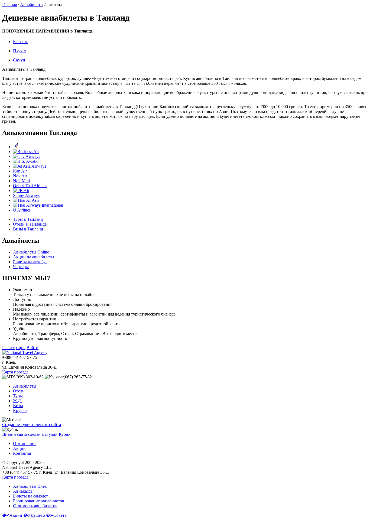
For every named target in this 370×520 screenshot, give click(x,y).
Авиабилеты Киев (30, 486)
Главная (9, 4)
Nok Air (20, 176)
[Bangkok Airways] (16, 146)
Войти (32, 347)
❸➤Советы (56, 515)
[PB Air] (21, 190)
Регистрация (13, 347)
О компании (24, 443)
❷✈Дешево (34, 515)
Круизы (20, 410)
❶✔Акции (12, 515)
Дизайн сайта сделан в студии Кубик (36, 434)
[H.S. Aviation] (27, 161)
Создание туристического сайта (31, 424)
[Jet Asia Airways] (29, 166)
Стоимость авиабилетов (35, 505)
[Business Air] (26, 151)
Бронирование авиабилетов (38, 501)
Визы (18, 405)
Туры (18, 396)
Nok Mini (21, 180)
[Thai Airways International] (38, 205)
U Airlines (22, 210)
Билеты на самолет (30, 496)
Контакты (22, 453)
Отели (19, 391)
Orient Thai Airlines (30, 185)
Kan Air (20, 171)
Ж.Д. (17, 400)
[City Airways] (26, 156)
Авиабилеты (31, 4)
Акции (19, 448)
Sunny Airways (26, 195)
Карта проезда (15, 372)
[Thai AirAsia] (26, 200)
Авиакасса (23, 491)
